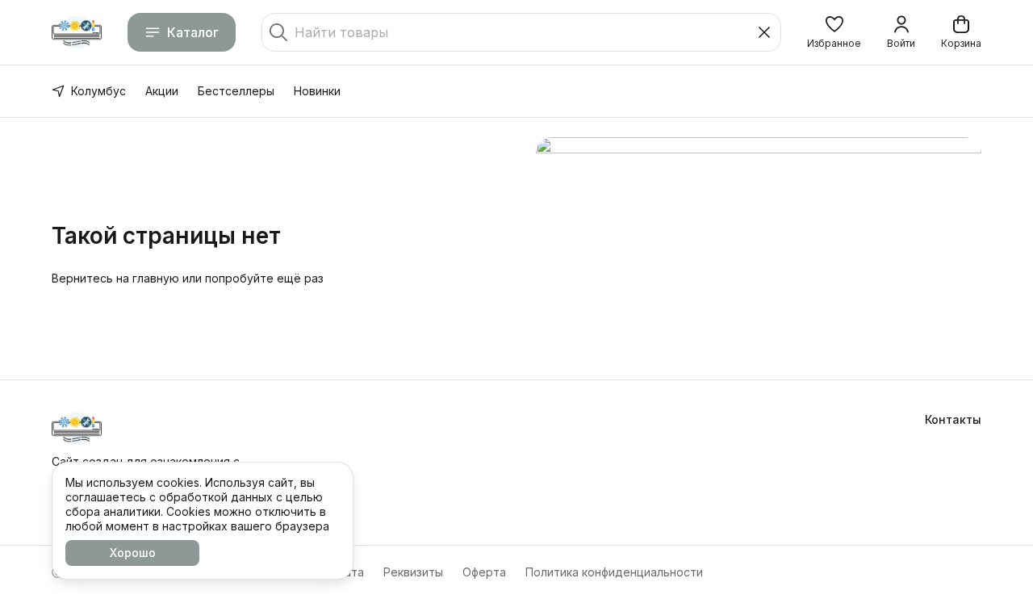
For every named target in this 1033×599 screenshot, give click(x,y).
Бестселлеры (236, 91)
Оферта (484, 572)
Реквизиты (413, 572)
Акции (161, 91)
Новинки (317, 91)
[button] (834, 32)
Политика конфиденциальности (614, 572)
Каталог (193, 32)
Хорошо (133, 552)
